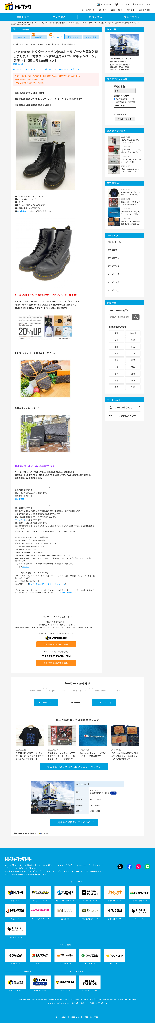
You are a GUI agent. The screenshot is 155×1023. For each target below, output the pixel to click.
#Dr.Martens (18, 69)
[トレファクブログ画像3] (45, 343)
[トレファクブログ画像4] (45, 398)
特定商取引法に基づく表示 (82, 999)
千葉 (116, 346)
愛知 (133, 373)
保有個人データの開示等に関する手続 (111, 999)
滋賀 (116, 360)
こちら (41, 79)
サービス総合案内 (123, 407)
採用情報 (131, 10)
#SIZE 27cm (63, 69)
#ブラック (75, 69)
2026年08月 (114, 250)
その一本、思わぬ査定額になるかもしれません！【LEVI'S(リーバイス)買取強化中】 (125, 755)
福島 (133, 366)
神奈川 (133, 333)
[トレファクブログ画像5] (45, 453)
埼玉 (116, 339)
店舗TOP (21, 37)
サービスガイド (88, 10)
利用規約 (132, 999)
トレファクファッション (55, 584)
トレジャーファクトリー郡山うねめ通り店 (121, 60)
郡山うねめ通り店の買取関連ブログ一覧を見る (74, 766)
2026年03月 (114, 290)
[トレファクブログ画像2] (45, 288)
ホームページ (20, 520)
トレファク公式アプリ (125, 415)
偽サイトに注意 (87, 1003)
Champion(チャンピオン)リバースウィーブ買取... (131, 213)
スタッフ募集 (90, 37)
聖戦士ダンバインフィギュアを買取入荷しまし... (130, 203)
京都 (133, 360)
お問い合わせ (101, 1003)
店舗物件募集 (144, 10)
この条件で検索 (125, 119)
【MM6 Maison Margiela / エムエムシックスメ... (131, 170)
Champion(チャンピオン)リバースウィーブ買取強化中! (92, 754)
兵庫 (116, 366)
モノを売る (59, 17)
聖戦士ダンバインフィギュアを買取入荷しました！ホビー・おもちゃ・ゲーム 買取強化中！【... (61, 755)
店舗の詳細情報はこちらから (73, 822)
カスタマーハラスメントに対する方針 (63, 1003)
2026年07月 (114, 258)
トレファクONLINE (36, 584)
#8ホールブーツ (50, 69)
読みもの (103, 10)
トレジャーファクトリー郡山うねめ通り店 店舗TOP (51, 23)
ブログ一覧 (75, 702)
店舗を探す (23, 17)
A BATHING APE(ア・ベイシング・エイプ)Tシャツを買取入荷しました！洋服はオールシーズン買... (29, 755)
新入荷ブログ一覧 (27, 23)
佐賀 (133, 387)
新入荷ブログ (132, 17)
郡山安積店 (19, 499)
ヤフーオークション (67, 592)
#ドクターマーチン (33, 69)
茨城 (133, 339)
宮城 (116, 373)
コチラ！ (25, 566)
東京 (116, 333)
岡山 (133, 380)
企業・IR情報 (117, 10)
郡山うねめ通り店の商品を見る (56, 644)
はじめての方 (124, 4)
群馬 (133, 346)
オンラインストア (143, 4)
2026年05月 (114, 274)
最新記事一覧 (114, 241)
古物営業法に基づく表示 (59, 999)
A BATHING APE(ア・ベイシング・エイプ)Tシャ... (131, 193)
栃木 (116, 353)
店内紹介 (39, 37)
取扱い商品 (95, 17)
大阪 (133, 353)
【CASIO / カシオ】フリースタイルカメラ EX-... (131, 141)
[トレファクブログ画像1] (45, 190)
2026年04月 (114, 282)
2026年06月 (114, 266)
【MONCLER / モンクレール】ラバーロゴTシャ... (131, 160)
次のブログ (102, 702)
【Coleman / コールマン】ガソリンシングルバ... (131, 150)
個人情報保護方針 (39, 999)
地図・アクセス (73, 37)
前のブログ (48, 702)
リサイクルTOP (16, 23)
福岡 (116, 387)
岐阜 (116, 380)
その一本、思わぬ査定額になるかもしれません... (130, 222)
